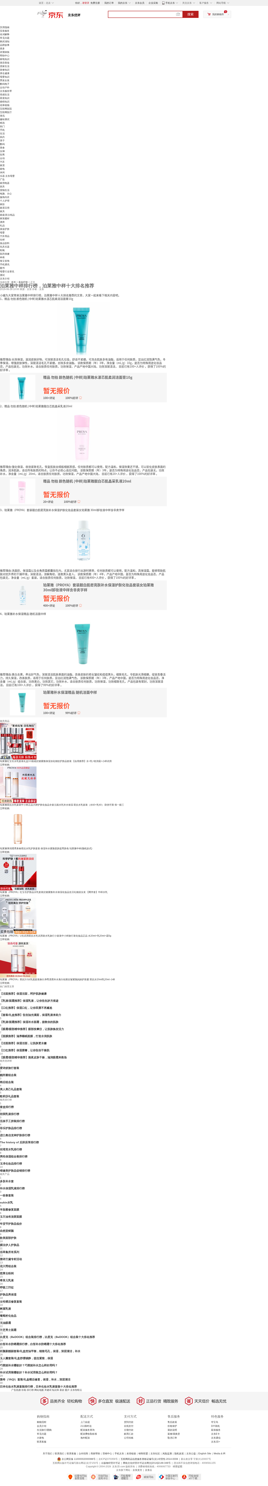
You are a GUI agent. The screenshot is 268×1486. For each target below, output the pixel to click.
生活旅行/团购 (44, 1430)
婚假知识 (4, 101)
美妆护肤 (4, 229)
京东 (63, 16)
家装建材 (4, 218)
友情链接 (131, 1453)
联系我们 (59, 1453)
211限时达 (86, 1426)
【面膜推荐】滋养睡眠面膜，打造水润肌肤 (26, 1036)
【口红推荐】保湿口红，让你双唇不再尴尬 (26, 1007)
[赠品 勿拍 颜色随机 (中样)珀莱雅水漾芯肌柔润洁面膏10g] (83, 329)
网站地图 (39, 1390)
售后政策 (172, 1422)
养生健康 (4, 73)
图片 (67, 1390)
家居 (2, 165)
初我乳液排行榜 (9, 1114)
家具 (2, 211)
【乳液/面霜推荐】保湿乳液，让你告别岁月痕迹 (29, 1000)
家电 (2, 169)
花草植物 (4, 105)
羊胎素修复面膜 (9, 1209)
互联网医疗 (6, 112)
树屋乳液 (5, 1308)
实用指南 (4, 27)
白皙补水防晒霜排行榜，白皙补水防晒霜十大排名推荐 (33, 1344)
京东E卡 (215, 1434)
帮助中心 (4, 55)
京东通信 (216, 1437)
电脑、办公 (6, 193)
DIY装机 (215, 1426)
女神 (2, 151)
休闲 (2, 172)
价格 (23, 1390)
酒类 (2, 222)
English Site (204, 1453)
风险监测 (167, 1453)
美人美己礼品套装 (11, 1089)
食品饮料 (4, 243)
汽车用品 (4, 236)
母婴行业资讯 (7, 271)
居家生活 (4, 66)
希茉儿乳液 (7, 1280)
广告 (2, 179)
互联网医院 (6, 108)
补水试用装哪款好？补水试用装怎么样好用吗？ (29, 1372)
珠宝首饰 (4, 261)
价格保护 (172, 1426)
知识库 (55, 1390)
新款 (62, 1390)
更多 (2, 48)
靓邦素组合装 (8, 1075)
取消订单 (172, 1437)
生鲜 (2, 239)
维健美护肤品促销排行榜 (15, 1170)
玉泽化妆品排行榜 (11, 1163)
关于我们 (47, 1453)
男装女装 (4, 80)
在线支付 (128, 1426)
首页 (13, 282)
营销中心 (107, 1453)
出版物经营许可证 (110, 1463)
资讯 (2, 115)
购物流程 (41, 1422)
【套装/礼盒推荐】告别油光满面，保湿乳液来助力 (30, 1014)
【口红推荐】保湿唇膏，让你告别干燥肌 (24, 1050)
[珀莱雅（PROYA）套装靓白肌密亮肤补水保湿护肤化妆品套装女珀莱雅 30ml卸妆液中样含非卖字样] (83, 540)
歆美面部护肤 (8, 1237)
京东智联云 (76, 1390)
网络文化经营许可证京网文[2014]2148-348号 (147, 1463)
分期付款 (128, 1430)
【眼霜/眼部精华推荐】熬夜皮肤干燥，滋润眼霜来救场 (33, 1057)
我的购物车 (218, 14)
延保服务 (216, 1430)
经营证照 (177, 1466)
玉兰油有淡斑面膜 (11, 1216)
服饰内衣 (4, 197)
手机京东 (170, 3)
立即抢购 (4, 764)
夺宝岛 (214, 1422)
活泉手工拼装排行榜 (12, 1121)
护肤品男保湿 (8, 1294)
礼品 (2, 225)
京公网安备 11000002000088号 (78, 1459)
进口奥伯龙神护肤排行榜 (15, 1135)
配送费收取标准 (88, 1434)
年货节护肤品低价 (11, 1223)
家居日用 (4, 207)
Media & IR (219, 1453)
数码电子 (4, 84)
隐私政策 (179, 1453)
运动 (2, 158)
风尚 (2, 137)
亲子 (2, 140)
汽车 (2, 161)
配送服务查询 (87, 1430)
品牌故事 (4, 45)
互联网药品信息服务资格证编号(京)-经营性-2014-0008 (149, 1459)
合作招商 (83, 1453)
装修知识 (4, 69)
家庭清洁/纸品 (7, 215)
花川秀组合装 (8, 1266)
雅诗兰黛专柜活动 (11, 1259)
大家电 (40, 1437)
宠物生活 (4, 190)
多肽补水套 (7, 1181)
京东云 (148, 1470)
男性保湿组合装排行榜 (13, 1156)
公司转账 (128, 1437)
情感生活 (4, 94)
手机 (2, 130)
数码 (2, 144)
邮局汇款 (128, 1434)
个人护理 (4, 200)
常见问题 (4, 38)
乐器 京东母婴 (7, 176)
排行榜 (30, 1390)
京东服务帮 (6, 91)
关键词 (47, 1390)
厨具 (2, 186)
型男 (2, 154)
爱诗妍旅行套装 (9, 1068)
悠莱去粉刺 (7, 1273)
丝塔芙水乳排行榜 (11, 1149)
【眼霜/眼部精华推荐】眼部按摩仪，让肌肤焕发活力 (32, 1029)
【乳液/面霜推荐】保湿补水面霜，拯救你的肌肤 (29, 1022)
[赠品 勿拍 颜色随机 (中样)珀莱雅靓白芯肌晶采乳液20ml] (83, 436)
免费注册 (95, 3)
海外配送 (85, 1437)
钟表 (2, 257)
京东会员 (139, 3)
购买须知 (4, 41)
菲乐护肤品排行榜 (11, 1128)
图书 (2, 268)
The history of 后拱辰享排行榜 (19, 1142)
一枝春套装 (7, 1195)
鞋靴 (2, 250)
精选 (2, 123)
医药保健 (4, 253)
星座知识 (4, 98)
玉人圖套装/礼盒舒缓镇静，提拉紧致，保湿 (26, 1358)
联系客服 (41, 1441)
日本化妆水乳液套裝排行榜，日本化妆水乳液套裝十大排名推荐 (38, 1386)
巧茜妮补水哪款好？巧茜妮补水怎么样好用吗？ (29, 1365)
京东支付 (137, 1470)
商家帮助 (95, 1453)
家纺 (2, 204)
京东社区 (155, 1453)
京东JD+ (215, 1441)
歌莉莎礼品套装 (9, 1096)
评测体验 (4, 52)
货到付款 (128, 1422)
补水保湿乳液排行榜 (12, 1188)
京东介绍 (4, 278)
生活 (2, 133)
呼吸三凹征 (7, 1287)
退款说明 (172, 1430)
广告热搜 (16, 1390)
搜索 (190, 14)
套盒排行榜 (7, 1106)
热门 (2, 126)
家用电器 (4, 183)
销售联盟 (143, 1453)
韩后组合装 (7, 1082)
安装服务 (4, 30)
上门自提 (85, 1422)
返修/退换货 (174, 1434)
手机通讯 (4, 264)
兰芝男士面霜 (8, 1329)
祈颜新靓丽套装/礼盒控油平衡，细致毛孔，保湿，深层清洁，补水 (40, 1351)
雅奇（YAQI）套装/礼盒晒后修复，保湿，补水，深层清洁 (35, 1379)
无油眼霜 (5, 1322)
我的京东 (122, 3)
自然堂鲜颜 (7, 1230)
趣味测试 (4, 119)
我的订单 (109, 3)
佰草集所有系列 (9, 1252)
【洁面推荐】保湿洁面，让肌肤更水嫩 (23, 1043)
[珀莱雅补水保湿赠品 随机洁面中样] (83, 644)
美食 (2, 147)
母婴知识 (4, 77)
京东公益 (191, 1453)
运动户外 (4, 87)
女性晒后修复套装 (11, 1301)
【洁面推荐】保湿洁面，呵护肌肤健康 (23, 993)
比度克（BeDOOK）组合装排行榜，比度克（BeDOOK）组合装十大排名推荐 (47, 1337)
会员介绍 (41, 1426)
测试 (2, 275)
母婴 (2, 232)
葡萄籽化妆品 (8, 1315)
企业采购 (153, 3)
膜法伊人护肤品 (9, 1244)
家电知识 (4, 59)
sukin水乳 (6, 1202)
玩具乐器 (4, 246)
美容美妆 (4, 62)
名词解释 (4, 34)
